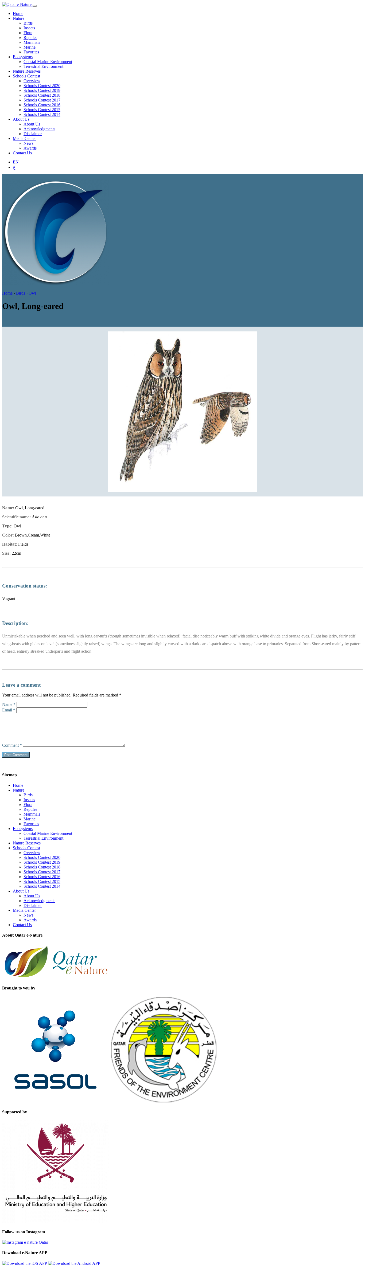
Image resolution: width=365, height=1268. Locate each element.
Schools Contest (26, 76)
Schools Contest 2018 (42, 95)
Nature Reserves (27, 71)
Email (8, 710)
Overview (32, 81)
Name (8, 704)
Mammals (32, 42)
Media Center (24, 138)
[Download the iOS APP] (24, 1263)
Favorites (31, 52)
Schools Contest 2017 (42, 100)
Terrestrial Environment (43, 66)
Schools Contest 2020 (42, 85)
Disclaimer (33, 133)
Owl (32, 293)
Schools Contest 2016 (42, 105)
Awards (30, 148)
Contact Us (22, 153)
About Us (21, 119)
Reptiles (30, 37)
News (28, 143)
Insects (29, 28)
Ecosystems (23, 56)
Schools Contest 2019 (42, 90)
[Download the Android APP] (74, 1263)
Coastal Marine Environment (48, 61)
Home (18, 13)
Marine (30, 47)
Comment (12, 745)
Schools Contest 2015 (42, 109)
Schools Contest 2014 (42, 114)
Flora (28, 32)
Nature (18, 18)
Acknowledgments (39, 129)
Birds (28, 23)
